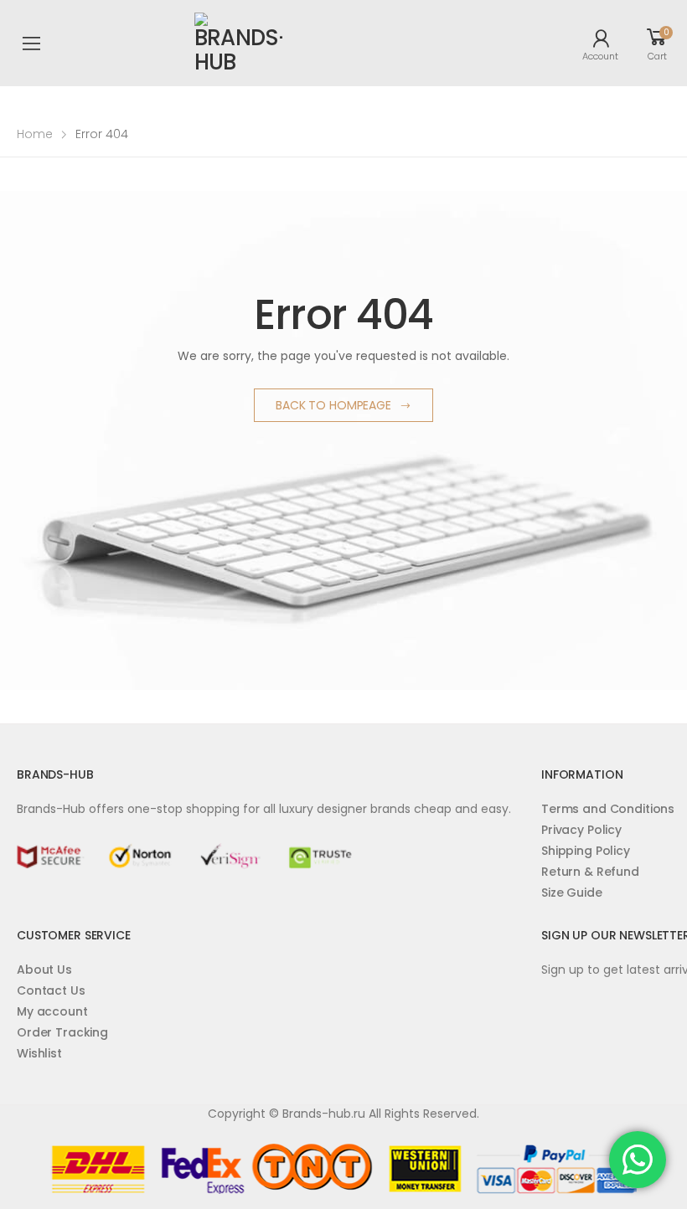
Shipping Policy (585, 850)
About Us (44, 969)
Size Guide (571, 892)
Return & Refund (590, 871)
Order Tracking (62, 1032)
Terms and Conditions (607, 808)
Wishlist (39, 1053)
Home (35, 134)
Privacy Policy (581, 829)
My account (52, 1011)
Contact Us (51, 990)
